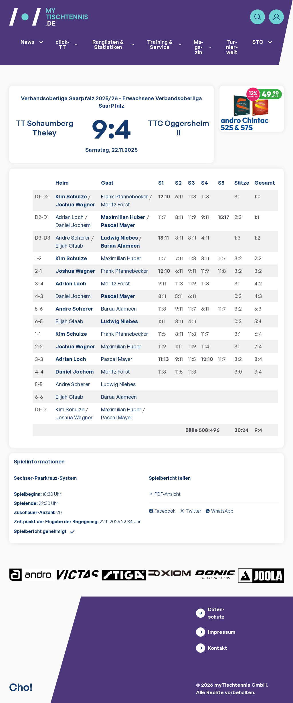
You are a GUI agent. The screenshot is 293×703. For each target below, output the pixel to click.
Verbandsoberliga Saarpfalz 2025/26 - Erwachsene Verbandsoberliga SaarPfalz (111, 102)
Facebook (165, 511)
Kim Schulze (71, 196)
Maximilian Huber (123, 217)
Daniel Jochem (73, 225)
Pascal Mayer (118, 225)
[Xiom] (169, 573)
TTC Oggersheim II (178, 128)
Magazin (198, 47)
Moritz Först (115, 204)
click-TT (62, 44)
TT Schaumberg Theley (44, 128)
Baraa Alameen (120, 245)
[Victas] (78, 574)
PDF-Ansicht (168, 494)
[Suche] (257, 16)
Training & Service (160, 44)
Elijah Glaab (69, 245)
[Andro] (32, 574)
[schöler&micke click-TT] (251, 109)
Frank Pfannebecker (124, 196)
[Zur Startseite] (48, 17)
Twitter (193, 511)
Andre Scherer (73, 237)
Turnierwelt (232, 47)
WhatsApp (222, 511)
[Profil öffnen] (276, 16)
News (27, 42)
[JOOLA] (261, 575)
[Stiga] (123, 574)
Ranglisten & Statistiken (108, 44)
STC (257, 42)
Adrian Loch (70, 217)
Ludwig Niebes (119, 237)
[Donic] (215, 574)
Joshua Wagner (75, 204)
